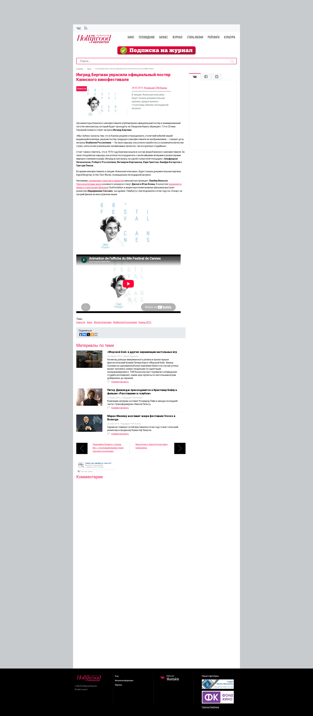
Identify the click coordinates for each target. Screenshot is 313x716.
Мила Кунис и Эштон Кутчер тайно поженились (151, 446)
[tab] (195, 77)
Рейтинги (213, 37)
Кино (131, 37)
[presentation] (195, 77)
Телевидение (147, 37)
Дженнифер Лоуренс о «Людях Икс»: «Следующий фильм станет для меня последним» (108, 447)
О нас (117, 676)
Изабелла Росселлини (125, 322)
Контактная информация (124, 680)
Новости (80, 322)
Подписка (118, 685)
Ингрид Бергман (103, 322)
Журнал (177, 37)
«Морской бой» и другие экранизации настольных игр (142, 352)
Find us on (173, 678)
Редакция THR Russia (155, 88)
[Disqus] (131, 523)
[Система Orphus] (95, 472)
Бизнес (163, 37)
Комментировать (120, 382)
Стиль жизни (195, 37)
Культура (229, 37)
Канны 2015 (145, 322)
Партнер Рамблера (210, 707)
